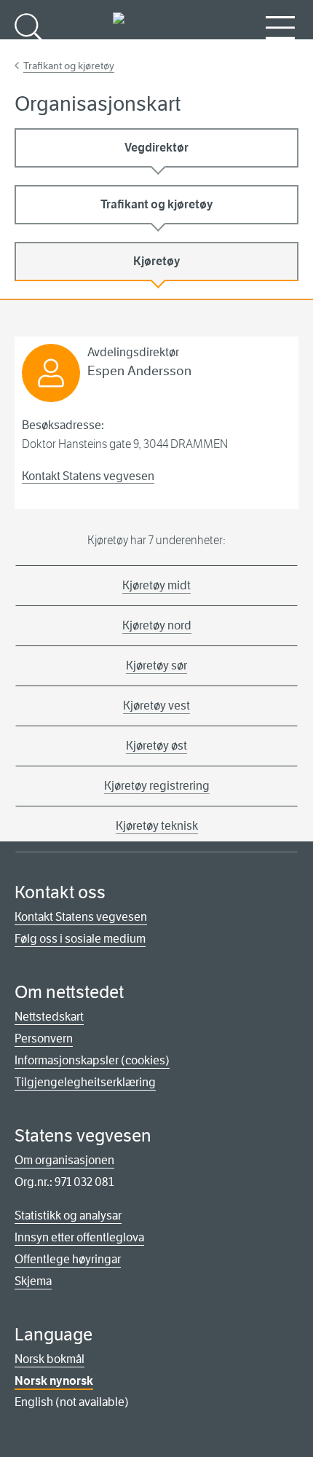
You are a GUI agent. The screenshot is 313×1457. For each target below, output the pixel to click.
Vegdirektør (156, 147)
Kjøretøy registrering (157, 786)
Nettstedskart (49, 1017)
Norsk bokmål (49, 1359)
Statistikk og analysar (68, 1215)
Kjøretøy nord (156, 625)
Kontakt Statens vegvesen (88, 476)
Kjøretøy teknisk (157, 826)
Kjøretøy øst (156, 746)
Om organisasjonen (64, 1160)
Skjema (33, 1281)
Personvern (44, 1038)
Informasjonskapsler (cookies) (92, 1060)
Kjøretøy (157, 261)
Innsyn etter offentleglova (79, 1237)
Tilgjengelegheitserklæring (85, 1082)
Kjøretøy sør (156, 665)
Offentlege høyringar (68, 1259)
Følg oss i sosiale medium (80, 939)
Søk (29, 51)
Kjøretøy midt (156, 585)
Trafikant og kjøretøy (68, 65)
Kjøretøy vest (156, 705)
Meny (280, 51)
